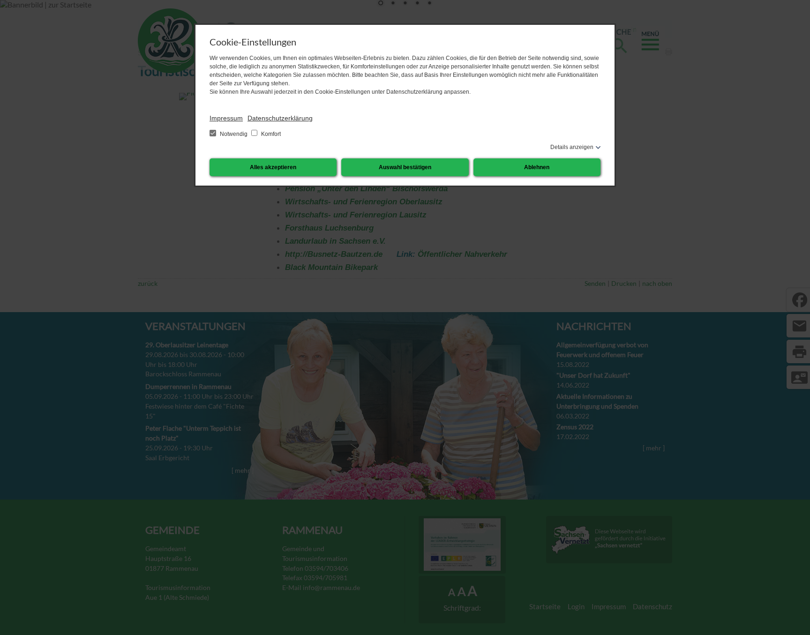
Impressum (226, 118)
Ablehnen (536, 167)
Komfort (270, 134)
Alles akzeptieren (273, 167)
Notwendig (233, 134)
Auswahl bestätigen (405, 167)
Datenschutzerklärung (280, 118)
